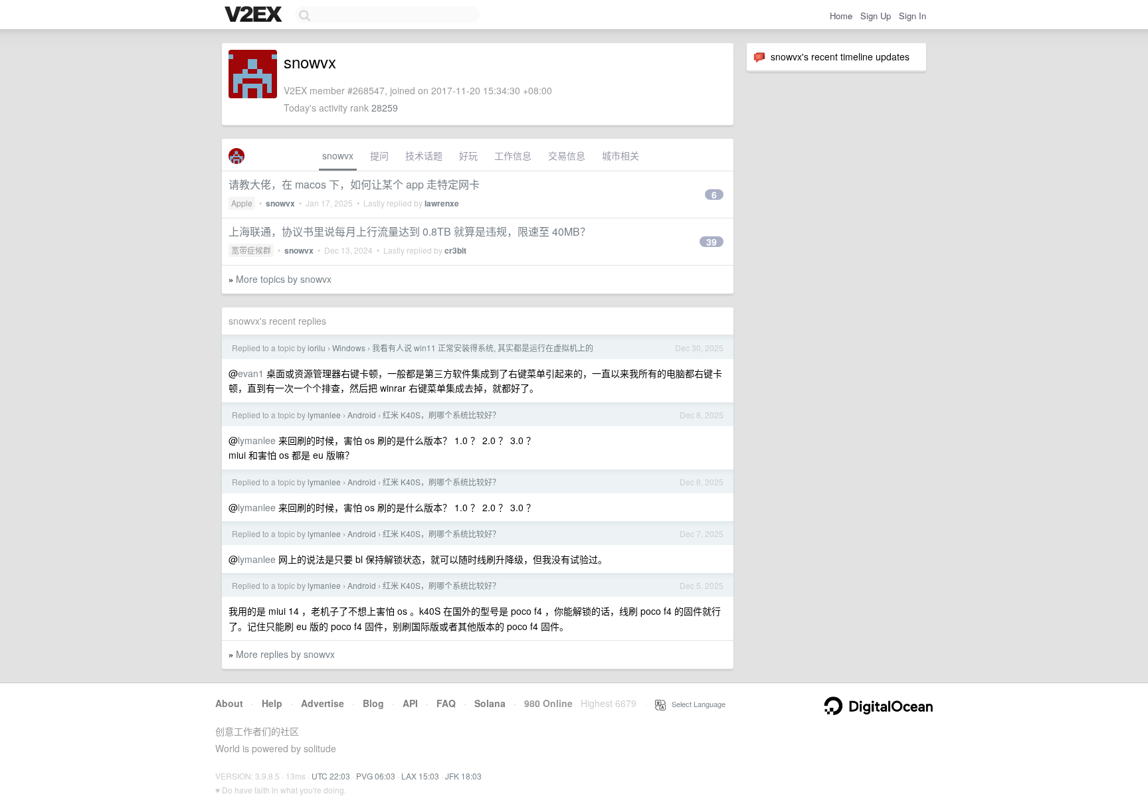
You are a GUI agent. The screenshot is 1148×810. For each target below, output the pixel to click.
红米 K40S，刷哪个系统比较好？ (441, 414)
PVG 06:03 (375, 775)
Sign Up (875, 15)
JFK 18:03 (463, 775)
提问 (379, 155)
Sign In (912, 15)
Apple (241, 202)
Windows (348, 347)
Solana (490, 703)
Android (361, 414)
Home (841, 15)
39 (711, 241)
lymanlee (324, 414)
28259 (384, 107)
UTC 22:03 (331, 775)
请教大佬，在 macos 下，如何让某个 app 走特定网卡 (354, 184)
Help (272, 703)
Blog (373, 703)
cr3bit (455, 250)
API (410, 703)
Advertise (322, 703)
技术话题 (423, 155)
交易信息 (566, 155)
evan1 (251, 373)
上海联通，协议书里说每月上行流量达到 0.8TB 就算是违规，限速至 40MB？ (410, 231)
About (229, 703)
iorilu (317, 347)
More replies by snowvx (285, 654)
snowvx (337, 155)
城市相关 (620, 155)
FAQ (446, 703)
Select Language (695, 703)
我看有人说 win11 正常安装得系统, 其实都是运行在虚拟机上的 (482, 347)
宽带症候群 (251, 250)
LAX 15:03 (420, 775)
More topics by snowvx (284, 278)
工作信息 (512, 155)
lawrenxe (442, 203)
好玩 (468, 155)
